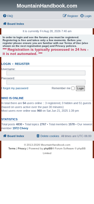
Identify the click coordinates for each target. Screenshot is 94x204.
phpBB (48, 148)
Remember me (61, 88)
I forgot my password (14, 88)
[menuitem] (8, 16)
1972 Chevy (20, 128)
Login (6, 63)
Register (22, 63)
